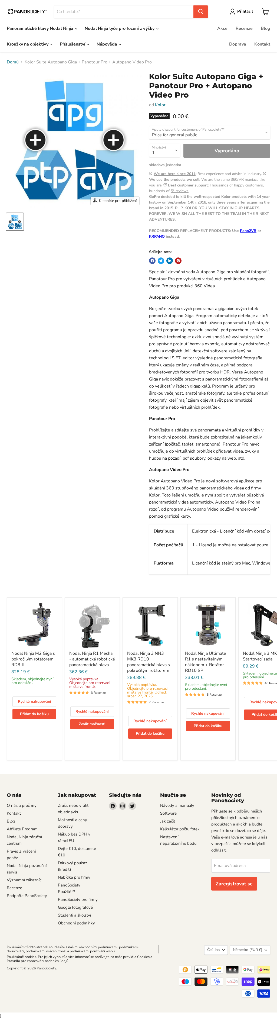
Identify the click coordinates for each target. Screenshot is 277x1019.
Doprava (237, 44)
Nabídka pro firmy (74, 877)
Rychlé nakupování (34, 701)
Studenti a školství (74, 915)
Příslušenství (73, 44)
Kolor (160, 105)
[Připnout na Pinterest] (178, 260)
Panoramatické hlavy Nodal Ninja (40, 28)
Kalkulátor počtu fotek (180, 829)
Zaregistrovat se (234, 884)
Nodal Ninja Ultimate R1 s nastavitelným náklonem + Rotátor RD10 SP (205, 661)
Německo (247, 949)
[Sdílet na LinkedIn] (169, 260)
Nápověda (107, 44)
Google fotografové (75, 907)
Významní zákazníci (24, 880)
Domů (13, 62)
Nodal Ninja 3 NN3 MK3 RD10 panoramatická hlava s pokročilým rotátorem (148, 661)
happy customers (248, 185)
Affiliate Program (22, 829)
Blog (265, 28)
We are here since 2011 (175, 173)
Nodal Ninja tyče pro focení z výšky (120, 28)
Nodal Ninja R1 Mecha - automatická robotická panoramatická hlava (92, 659)
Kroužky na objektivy (28, 44)
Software (168, 813)
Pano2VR (248, 230)
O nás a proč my (22, 805)
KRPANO (157, 236)
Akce (222, 28)
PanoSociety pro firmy (78, 899)
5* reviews (180, 191)
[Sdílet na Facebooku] (152, 260)
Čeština (213, 949)
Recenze (244, 28)
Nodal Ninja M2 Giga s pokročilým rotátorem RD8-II (33, 659)
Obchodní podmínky (76, 923)
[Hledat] (200, 11)
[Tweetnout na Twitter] (161, 260)
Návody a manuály (177, 805)
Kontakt (262, 44)
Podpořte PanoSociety (27, 895)
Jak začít (167, 821)
